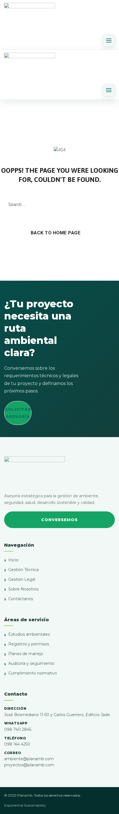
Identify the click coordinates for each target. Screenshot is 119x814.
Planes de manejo (25, 653)
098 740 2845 (17, 729)
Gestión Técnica (23, 569)
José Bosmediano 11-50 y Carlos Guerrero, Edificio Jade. (57, 714)
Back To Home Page (56, 232)
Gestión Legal (21, 579)
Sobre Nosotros (23, 589)
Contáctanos (20, 598)
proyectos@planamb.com (29, 764)
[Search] (108, 205)
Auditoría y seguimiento (31, 663)
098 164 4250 (17, 744)
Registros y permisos (28, 643)
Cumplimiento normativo (32, 673)
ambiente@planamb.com (29, 758)
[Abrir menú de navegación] (108, 40)
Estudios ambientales (29, 634)
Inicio (13, 559)
